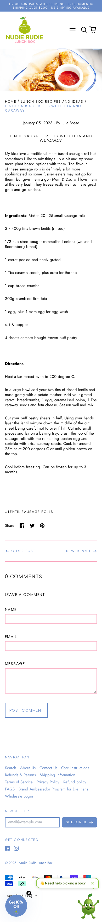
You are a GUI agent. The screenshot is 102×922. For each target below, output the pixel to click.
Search (10, 768)
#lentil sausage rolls (29, 511)
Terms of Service (19, 782)
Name (11, 609)
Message (15, 663)
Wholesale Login (19, 796)
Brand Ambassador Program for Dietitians (53, 789)
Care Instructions (75, 768)
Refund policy (74, 782)
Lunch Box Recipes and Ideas (52, 101)
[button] (84, 29)
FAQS (10, 789)
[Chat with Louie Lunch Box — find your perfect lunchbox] (88, 904)
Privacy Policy (48, 782)
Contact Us (48, 768)
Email (11, 636)
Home (10, 101)
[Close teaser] (28, 893)
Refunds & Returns (20, 775)
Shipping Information (57, 775)
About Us (28, 768)
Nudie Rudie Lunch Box (36, 862)
